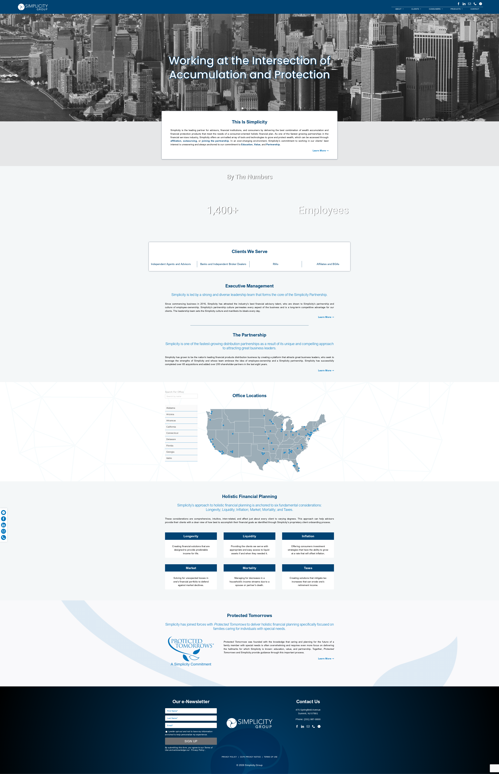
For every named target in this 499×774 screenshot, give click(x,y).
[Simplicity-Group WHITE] (33, 3)
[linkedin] (464, 3)
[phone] (475, 3)
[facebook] (458, 3)
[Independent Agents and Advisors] (171, 263)
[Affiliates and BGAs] (328, 263)
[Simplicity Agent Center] (480, 3)
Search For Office (174, 392)
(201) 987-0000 (312, 719)
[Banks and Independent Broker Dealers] (223, 263)
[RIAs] (276, 263)
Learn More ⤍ (321, 150)
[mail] (469, 3)
